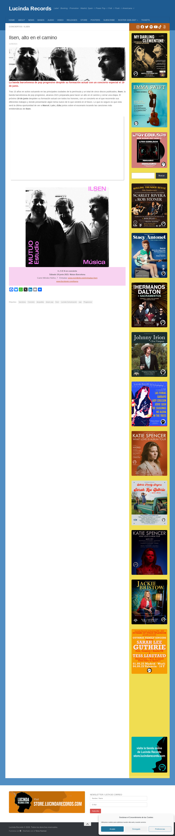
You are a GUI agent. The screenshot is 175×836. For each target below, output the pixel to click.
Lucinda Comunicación (69, 302)
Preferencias (160, 829)
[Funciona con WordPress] (20, 831)
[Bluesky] (164, 27)
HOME (12, 20)
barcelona (22, 302)
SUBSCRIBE (109, 20)
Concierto (31, 302)
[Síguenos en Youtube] (155, 27)
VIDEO (60, 20)
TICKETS (145, 20)
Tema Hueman (41, 831)
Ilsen (27, 27)
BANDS (41, 20)
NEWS (31, 20)
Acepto (112, 829)
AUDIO (51, 20)
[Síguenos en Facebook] (142, 27)
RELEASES (72, 20)
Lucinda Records (30, 8)
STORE (83, 20)
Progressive (88, 302)
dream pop (49, 302)
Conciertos (15, 27)
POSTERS (95, 20)
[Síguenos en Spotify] (151, 27)
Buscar (162, 176)
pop (80, 302)
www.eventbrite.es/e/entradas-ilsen (83, 278)
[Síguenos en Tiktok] (160, 27)
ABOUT (21, 20)
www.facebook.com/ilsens (67, 281)
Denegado (136, 829)
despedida (40, 302)
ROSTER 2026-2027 (127, 20)
